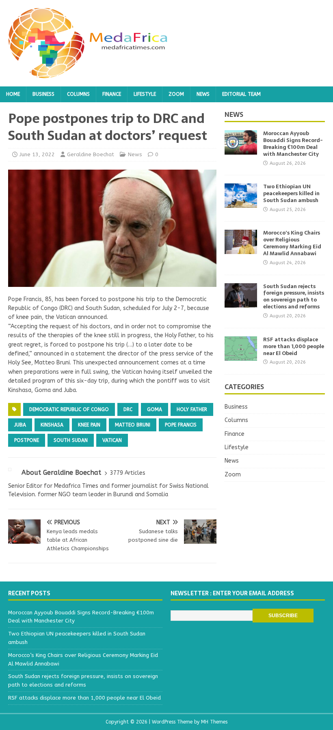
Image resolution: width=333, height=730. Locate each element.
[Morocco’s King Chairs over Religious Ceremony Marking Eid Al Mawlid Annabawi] (241, 249)
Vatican (112, 440)
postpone (26, 440)
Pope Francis (181, 425)
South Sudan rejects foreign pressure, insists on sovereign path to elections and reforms (293, 296)
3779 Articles (127, 472)
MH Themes (214, 722)
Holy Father (192, 409)
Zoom (176, 94)
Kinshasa (52, 425)
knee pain (89, 425)
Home (13, 94)
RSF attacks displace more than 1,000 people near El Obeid (293, 346)
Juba (20, 425)
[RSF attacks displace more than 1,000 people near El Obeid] (241, 355)
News (203, 94)
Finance (111, 94)
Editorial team (241, 94)
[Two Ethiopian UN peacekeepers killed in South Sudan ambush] (241, 203)
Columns (78, 94)
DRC (127, 409)
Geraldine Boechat (90, 154)
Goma (154, 409)
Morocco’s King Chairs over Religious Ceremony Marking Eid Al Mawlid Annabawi (292, 243)
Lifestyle (145, 94)
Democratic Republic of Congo (69, 409)
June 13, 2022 (37, 154)
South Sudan (71, 440)
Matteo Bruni (132, 425)
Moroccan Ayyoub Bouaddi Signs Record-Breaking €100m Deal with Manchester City (293, 143)
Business (43, 94)
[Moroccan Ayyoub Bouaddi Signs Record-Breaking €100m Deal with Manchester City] (241, 149)
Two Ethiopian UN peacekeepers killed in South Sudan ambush (291, 193)
